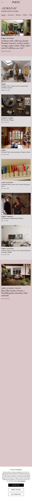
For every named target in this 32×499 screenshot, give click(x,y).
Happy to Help (16, 489)
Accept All (16, 485)
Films (25, 15)
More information (21, 481)
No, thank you (16, 494)
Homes (18, 15)
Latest (3, 15)
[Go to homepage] (16, 2)
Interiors (11, 15)
